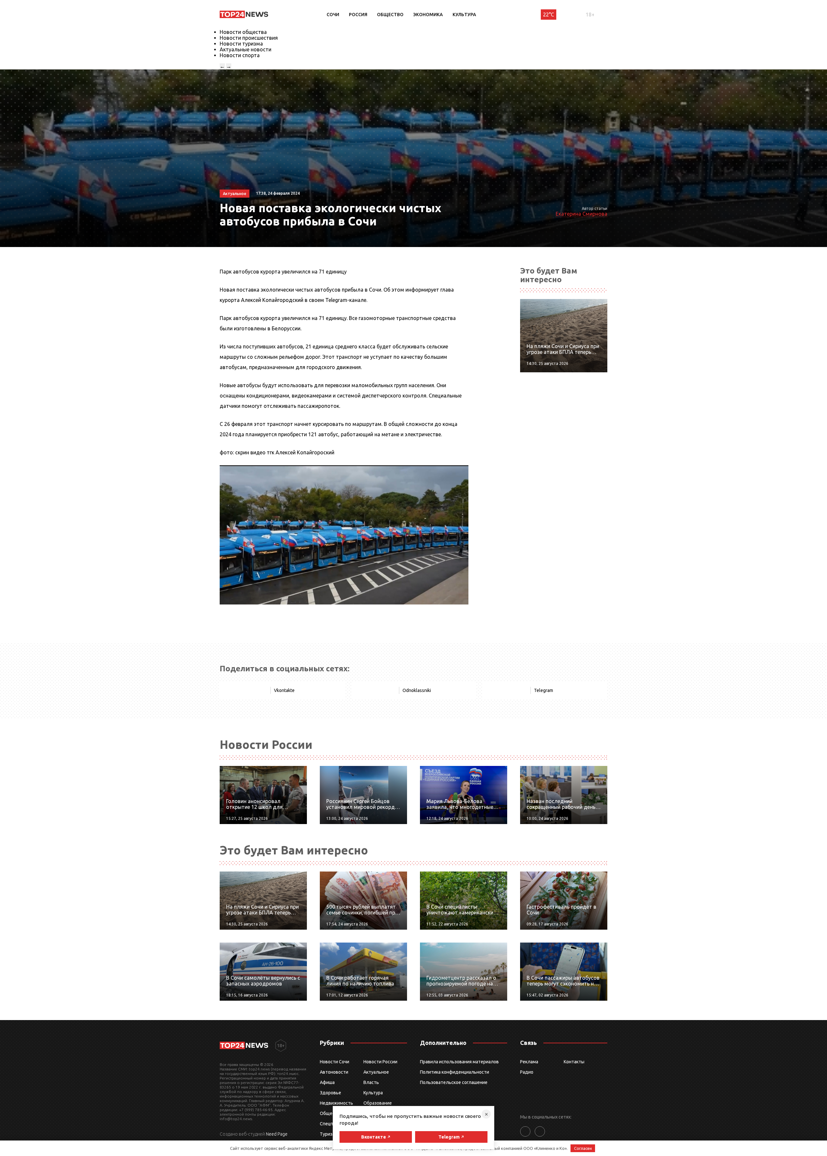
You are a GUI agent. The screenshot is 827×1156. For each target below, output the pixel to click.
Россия (358, 14)
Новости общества (243, 32)
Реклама (529, 1061)
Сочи (333, 14)
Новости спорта (240, 55)
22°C (548, 14)
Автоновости (334, 1072)
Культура (464, 14)
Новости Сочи (334, 1061)
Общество (390, 14)
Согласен (583, 1148)
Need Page (277, 1134)
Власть (371, 1082)
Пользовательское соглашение (453, 1082)
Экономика (428, 14)
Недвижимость (336, 1103)
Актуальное (376, 1072)
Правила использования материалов (459, 1061)
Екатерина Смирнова (581, 214)
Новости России (380, 1061)
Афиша (327, 1082)
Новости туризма (241, 43)
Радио (526, 1072)
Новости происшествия (249, 38)
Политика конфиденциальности (454, 1072)
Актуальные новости (245, 49)
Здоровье (330, 1092)
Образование (377, 1103)
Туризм (328, 1134)
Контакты (574, 1061)
